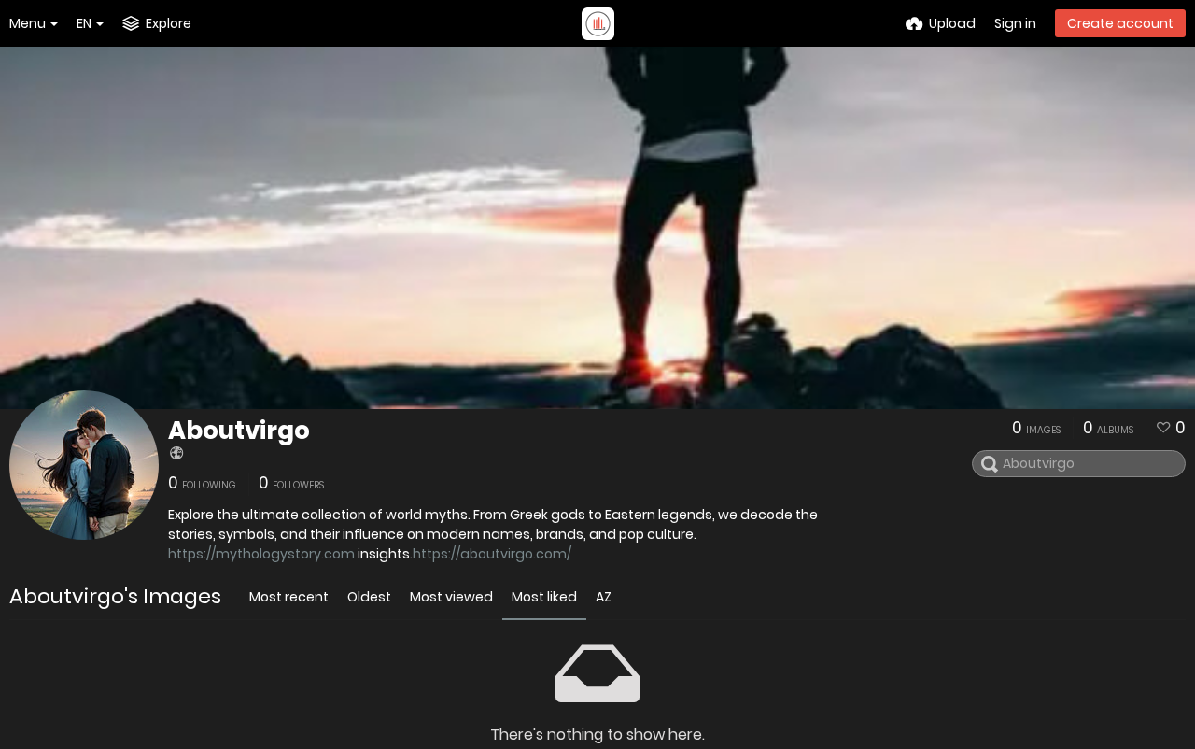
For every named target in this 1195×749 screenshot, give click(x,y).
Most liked (544, 596)
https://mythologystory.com (261, 553)
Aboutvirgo (239, 430)
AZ (604, 596)
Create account (1120, 23)
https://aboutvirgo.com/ (492, 553)
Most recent (289, 596)
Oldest (369, 596)
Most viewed (451, 596)
